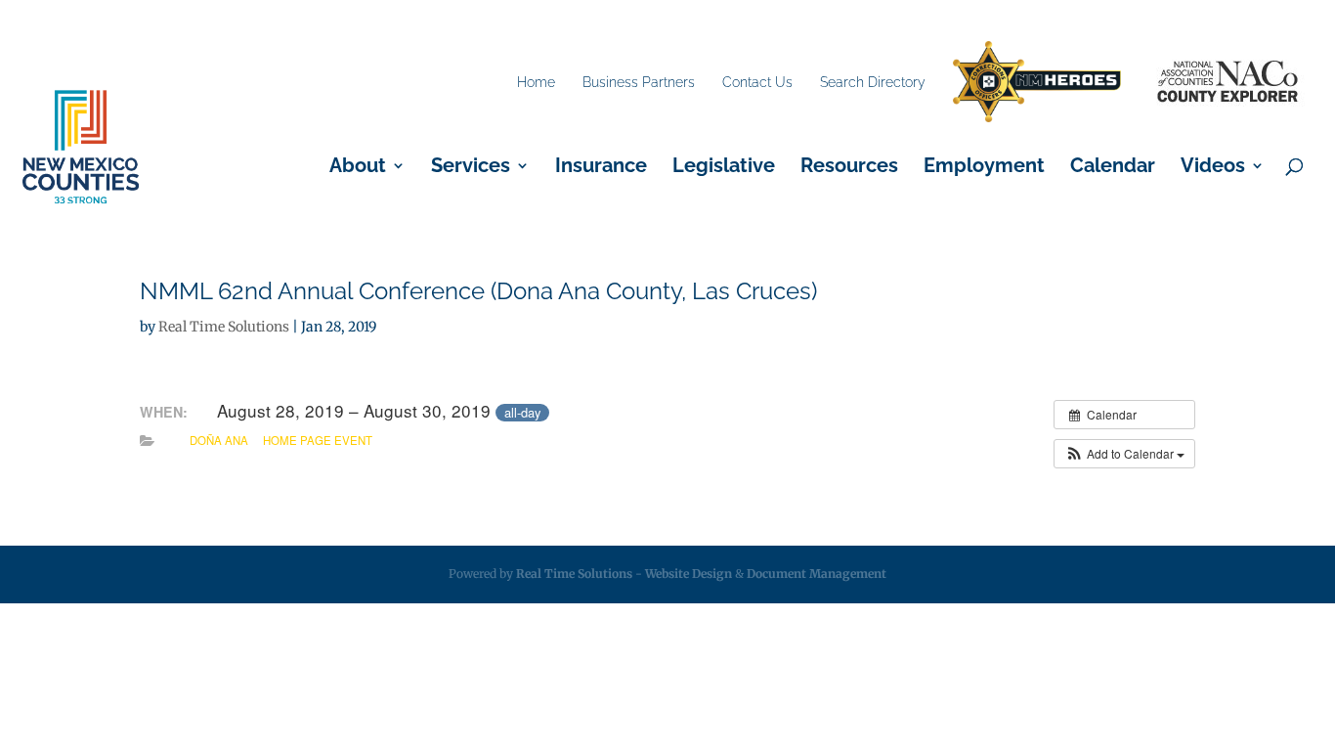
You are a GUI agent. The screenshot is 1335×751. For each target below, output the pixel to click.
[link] (1037, 82)
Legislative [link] (723, 167)
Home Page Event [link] (317, 440)
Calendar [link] (1112, 167)
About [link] (357, 167)
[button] (1124, 453)
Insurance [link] (601, 167)
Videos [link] (1213, 167)
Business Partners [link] (638, 82)
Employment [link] (984, 167)
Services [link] (470, 167)
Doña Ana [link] (219, 440)
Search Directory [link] (873, 82)
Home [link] (536, 82)
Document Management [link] (816, 573)
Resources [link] (849, 167)
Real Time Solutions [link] (223, 326)
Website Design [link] (688, 573)
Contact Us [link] (757, 82)
